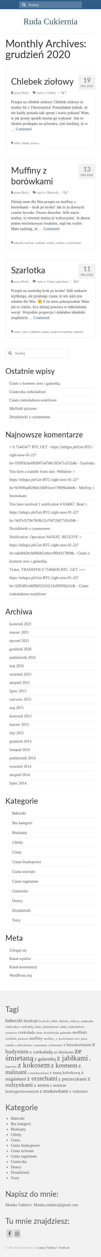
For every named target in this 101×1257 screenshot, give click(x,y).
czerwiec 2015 (20, 699)
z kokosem (34, 1065)
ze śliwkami (64, 1052)
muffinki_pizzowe (16, 1038)
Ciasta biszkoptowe (26, 862)
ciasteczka (87, 1021)
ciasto (17, 331)
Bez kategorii (22, 823)
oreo (77, 1038)
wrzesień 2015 (20, 674)
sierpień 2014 (19, 775)
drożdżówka (51, 1032)
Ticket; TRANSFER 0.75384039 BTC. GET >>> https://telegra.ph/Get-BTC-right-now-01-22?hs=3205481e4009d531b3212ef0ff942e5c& (47, 578)
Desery (17, 901)
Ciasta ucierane (23, 872)
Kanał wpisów (20, 959)
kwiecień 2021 (20, 624)
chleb (17, 143)
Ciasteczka (20, 891)
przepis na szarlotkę (61, 331)
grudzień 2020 (20, 649)
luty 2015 (16, 733)
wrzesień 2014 (20, 766)
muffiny (50, 242)
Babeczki (52, 192)
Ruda (25, 92)
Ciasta (16, 852)
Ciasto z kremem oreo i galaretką (34, 383)
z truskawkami (54, 1091)
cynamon (11, 1032)
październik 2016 (22, 658)
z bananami (55, 1045)
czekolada (26, 1032)
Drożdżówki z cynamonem (29, 417)
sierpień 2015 (19, 683)
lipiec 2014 (17, 783)
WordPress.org (20, 975)
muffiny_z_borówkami (68, 242)
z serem (41, 1085)
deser (39, 1032)
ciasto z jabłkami (31, 331)
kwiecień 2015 (20, 716)
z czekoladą (41, 1052)
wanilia (9, 1045)
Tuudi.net (64, 1247)
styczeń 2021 (19, 641)
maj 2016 (16, 666)
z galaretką (45, 1059)
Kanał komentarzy (23, 967)
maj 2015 (16, 708)
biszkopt (31, 1020)
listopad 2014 (19, 750)
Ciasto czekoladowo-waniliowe (33, 400)
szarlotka (78, 331)
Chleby (51, 92)
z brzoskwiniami (77, 1044)
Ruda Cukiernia (50, 21)
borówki (29, 242)
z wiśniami (78, 1091)
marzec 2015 (19, 725)
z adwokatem (23, 1045)
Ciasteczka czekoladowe (27, 392)
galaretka (65, 1032)
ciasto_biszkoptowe (46, 1026)
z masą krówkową (65, 1072)
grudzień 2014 (20, 741)
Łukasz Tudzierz (46, 1247)
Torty (16, 920)
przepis (45, 331)
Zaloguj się (17, 950)
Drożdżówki (21, 911)
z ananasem (40, 1045)
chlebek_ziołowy (30, 143)
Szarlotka (87, 463)
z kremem (64, 1065)
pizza (84, 1038)
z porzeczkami (72, 1079)
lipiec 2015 (17, 691)
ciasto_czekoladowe (72, 1026)
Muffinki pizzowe (23, 409)
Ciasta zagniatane (57, 281)
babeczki (18, 242)
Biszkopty (19, 833)
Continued (24, 129)
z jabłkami (72, 1058)
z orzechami (42, 1078)
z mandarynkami (38, 1073)
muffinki (40, 242)
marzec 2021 (19, 632)
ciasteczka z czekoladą (19, 1026)
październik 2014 (22, 758)
